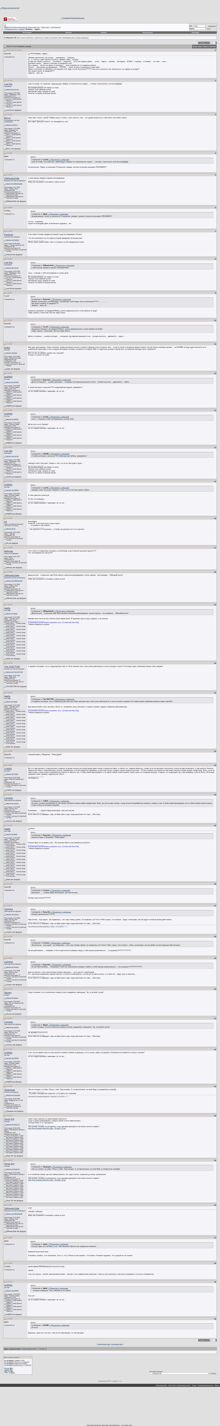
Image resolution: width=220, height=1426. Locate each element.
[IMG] (6, 1371)
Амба (7, 608)
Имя (190, 26)
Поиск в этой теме (209, 46)
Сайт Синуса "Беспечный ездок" (179, 1385)
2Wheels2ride (11, 178)
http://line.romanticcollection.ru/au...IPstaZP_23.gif (47, 1128)
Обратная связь (161, 1385)
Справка (104, 32)
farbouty (8, 551)
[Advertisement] (110, 1406)
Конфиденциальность (206, 1385)
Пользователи (148, 32)
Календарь (195, 32)
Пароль (191, 28)
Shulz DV (9, 1119)
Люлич (8, 992)
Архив (194, 1385)
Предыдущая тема (104, 1344)
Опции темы (197, 46)
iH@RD (8, 377)
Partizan (8, 234)
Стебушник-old (55, 27)
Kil (5, 522)
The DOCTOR (12, 666)
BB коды (7, 1368)
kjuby (7, 347)
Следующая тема (116, 1344)
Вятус (7, 118)
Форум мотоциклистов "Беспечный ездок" (26, 27)
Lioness (8, 798)
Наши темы (45, 27)
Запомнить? (212, 26)
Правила (68, 32)
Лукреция (9, 1090)
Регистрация (27, 32)
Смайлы (7, 1370)
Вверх (217, 1385)
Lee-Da (8, 84)
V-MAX (8, 768)
